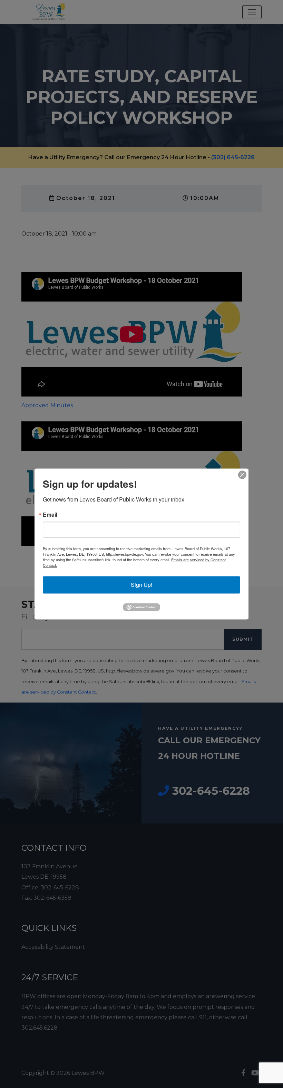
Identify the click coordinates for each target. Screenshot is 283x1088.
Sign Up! (141, 585)
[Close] (242, 474)
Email (50, 514)
